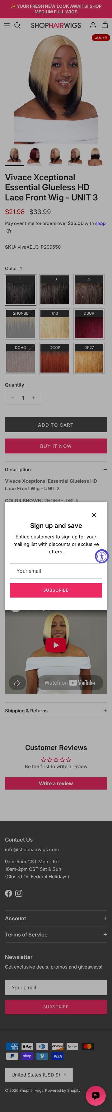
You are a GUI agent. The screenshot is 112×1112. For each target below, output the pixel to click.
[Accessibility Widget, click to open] (102, 556)
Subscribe (56, 590)
